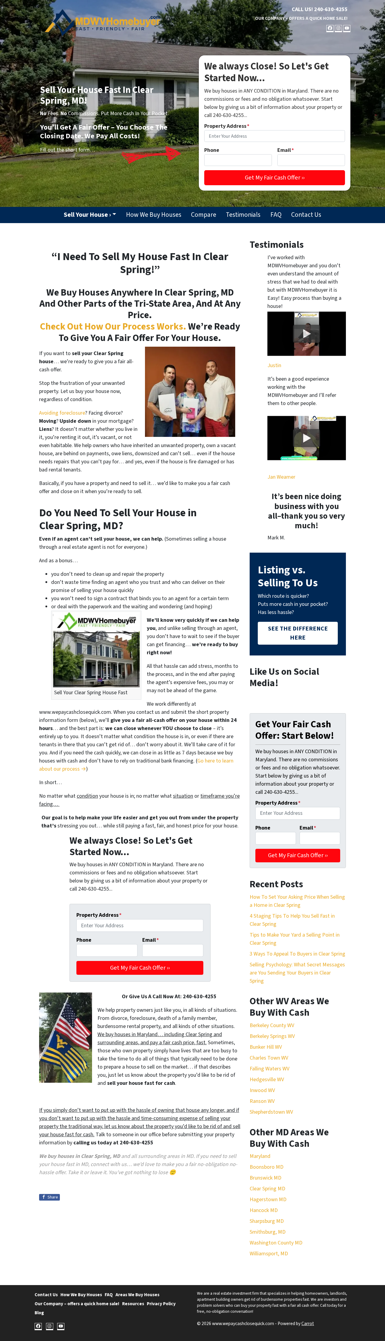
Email (285, 150)
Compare (203, 214)
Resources (133, 1303)
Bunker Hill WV (266, 1047)
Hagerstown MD (268, 1199)
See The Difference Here (298, 633)
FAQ (276, 214)
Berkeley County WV (272, 1025)
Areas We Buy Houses (137, 1294)
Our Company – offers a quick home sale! (301, 18)
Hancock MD (264, 1210)
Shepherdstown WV (271, 1112)
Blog (39, 1312)
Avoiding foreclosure (62, 413)
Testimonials (243, 214)
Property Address (226, 126)
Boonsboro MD (266, 1167)
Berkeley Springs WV (272, 1036)
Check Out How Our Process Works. (113, 326)
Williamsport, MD (269, 1253)
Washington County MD (276, 1243)
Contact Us (306, 214)
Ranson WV (262, 1101)
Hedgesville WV (267, 1079)
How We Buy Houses (153, 214)
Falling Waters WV (269, 1068)
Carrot (307, 1323)
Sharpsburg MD (267, 1221)
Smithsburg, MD (267, 1232)
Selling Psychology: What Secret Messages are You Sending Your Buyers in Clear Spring (297, 973)
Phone (211, 150)
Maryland (260, 1156)
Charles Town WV (269, 1058)
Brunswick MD (265, 1178)
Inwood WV (262, 1090)
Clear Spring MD (267, 1188)
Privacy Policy (161, 1303)
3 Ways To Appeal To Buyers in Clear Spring (297, 954)
